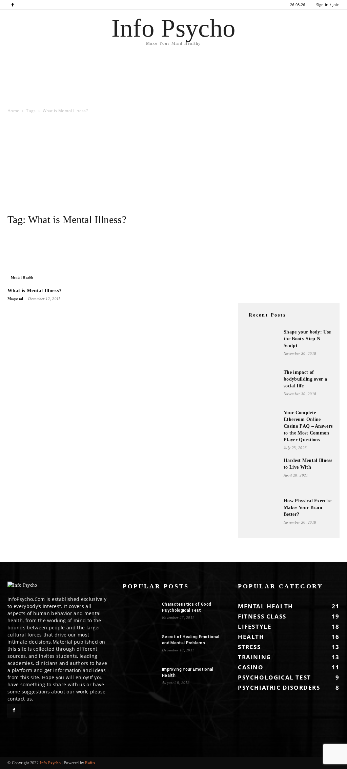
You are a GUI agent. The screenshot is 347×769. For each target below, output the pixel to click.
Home (13, 111)
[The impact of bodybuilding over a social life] (262, 386)
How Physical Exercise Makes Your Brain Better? (308, 507)
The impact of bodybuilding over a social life (305, 379)
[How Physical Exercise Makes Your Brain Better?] (262, 514)
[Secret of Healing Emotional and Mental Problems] (140, 645)
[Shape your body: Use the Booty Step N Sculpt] (262, 346)
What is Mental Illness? (34, 290)
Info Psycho (50, 763)
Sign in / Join (328, 4)
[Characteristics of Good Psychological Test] (140, 613)
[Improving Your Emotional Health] (140, 678)
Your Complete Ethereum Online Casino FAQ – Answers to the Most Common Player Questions (308, 426)
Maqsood (15, 299)
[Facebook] (12, 4)
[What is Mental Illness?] (58, 257)
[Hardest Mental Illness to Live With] (262, 474)
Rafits (90, 763)
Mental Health (22, 277)
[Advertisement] (79, 88)
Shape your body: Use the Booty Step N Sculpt (307, 338)
